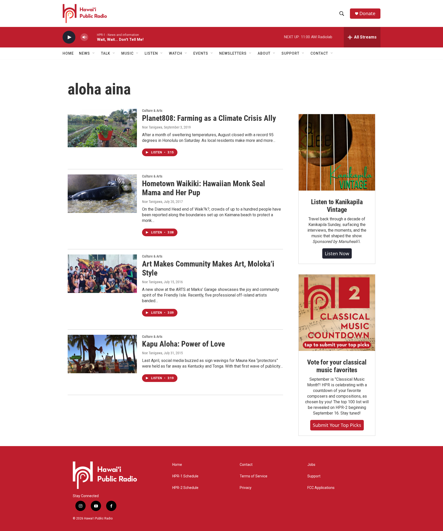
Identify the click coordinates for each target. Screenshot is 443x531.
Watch (175, 53)
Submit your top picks (337, 425)
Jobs (311, 465)
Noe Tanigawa (152, 127)
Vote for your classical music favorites (336, 366)
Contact (246, 465)
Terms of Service (253, 476)
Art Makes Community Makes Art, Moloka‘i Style (208, 268)
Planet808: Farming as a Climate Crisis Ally (209, 118)
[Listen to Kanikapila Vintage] (337, 152)
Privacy (245, 488)
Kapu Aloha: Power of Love (183, 343)
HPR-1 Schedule (185, 476)
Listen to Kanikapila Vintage (337, 205)
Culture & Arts (152, 111)
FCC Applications (321, 488)
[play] (69, 37)
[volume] (84, 37)
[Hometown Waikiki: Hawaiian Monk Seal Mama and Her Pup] (102, 193)
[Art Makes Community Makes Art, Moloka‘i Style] (102, 273)
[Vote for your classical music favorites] (337, 312)
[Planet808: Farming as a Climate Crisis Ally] (102, 128)
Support (313, 476)
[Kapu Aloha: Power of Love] (102, 354)
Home (68, 53)
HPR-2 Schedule (185, 488)
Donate (367, 13)
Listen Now (337, 253)
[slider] (92, 37)
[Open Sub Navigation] (94, 53)
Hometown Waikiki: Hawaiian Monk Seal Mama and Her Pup (203, 188)
